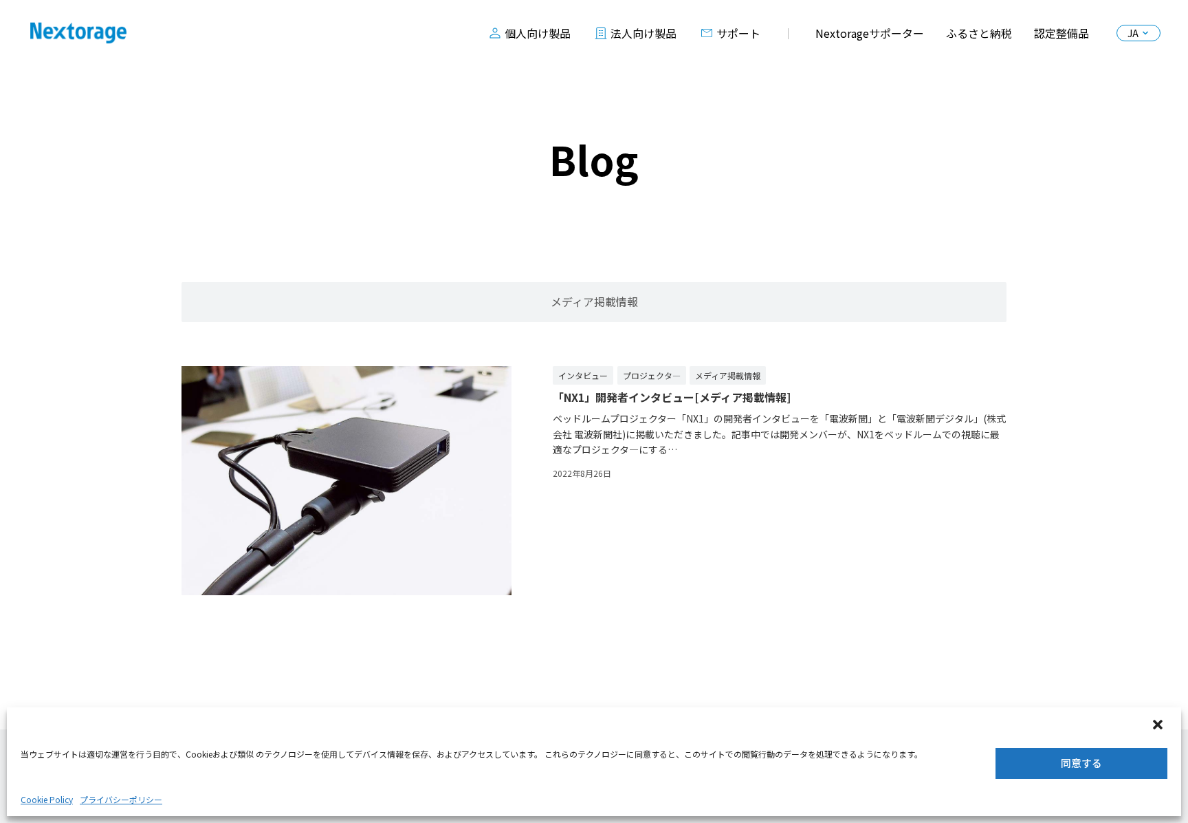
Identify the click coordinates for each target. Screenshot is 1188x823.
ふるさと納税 (979, 33)
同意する (1081, 763)
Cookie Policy (47, 799)
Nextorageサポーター (869, 33)
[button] (1159, 726)
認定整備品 (1061, 33)
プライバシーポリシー (121, 799)
